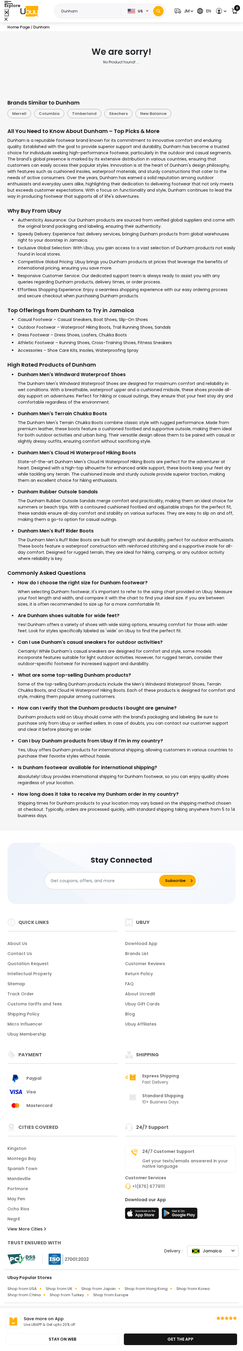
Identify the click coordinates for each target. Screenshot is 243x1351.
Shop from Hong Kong (145, 1288)
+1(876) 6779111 (148, 1186)
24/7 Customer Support (168, 1151)
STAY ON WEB (62, 1339)
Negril (13, 1219)
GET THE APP (180, 1339)
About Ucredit (140, 994)
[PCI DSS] (21, 1259)
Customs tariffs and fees (34, 1004)
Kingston (16, 1148)
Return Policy (139, 974)
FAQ (129, 984)
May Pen (16, 1199)
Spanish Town (22, 1169)
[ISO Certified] (65, 1259)
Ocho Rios (18, 1209)
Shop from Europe (110, 1295)
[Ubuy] (29, 11)
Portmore (17, 1189)
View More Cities (25, 1229)
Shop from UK (59, 1288)
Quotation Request (28, 964)
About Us (17, 943)
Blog (130, 1014)
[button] (183, 11)
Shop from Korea (193, 1288)
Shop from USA (22, 1288)
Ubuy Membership (26, 1034)
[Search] (158, 11)
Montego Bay (21, 1158)
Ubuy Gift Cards (142, 1004)
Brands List (136, 954)
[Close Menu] (6, 12)
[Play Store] (179, 1215)
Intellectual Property (29, 974)
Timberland (84, 113)
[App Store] (143, 1215)
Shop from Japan (98, 1288)
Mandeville (19, 1179)
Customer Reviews (145, 964)
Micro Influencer (24, 1024)
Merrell (19, 113)
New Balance (153, 113)
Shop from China (24, 1295)
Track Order (20, 994)
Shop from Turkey (66, 1295)
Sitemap (16, 984)
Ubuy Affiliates (140, 1024)
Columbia (49, 113)
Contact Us (19, 954)
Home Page (18, 27)
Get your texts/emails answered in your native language (185, 1163)
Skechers (118, 113)
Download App (141, 943)
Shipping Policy (23, 1014)
